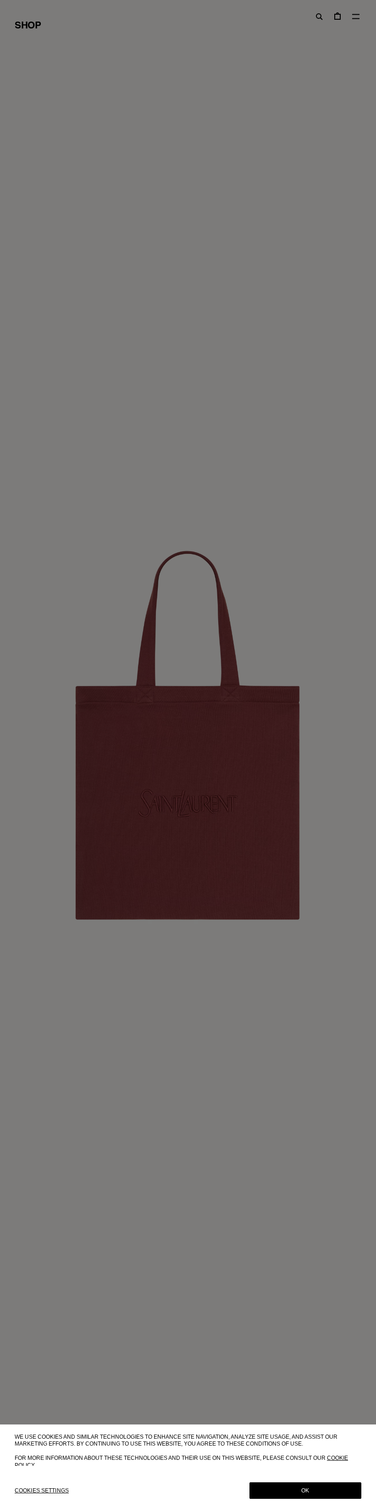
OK (305, 1490)
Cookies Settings (42, 1490)
